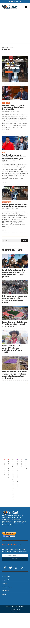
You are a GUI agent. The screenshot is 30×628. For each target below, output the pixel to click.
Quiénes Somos (6, 576)
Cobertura (4, 583)
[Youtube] (14, 1)
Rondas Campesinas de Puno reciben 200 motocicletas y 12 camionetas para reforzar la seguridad (12, 348)
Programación (5, 580)
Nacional (4, 202)
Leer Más (4, 132)
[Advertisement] (15, 26)
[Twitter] (12, 1)
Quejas (4, 594)
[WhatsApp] (17, 1)
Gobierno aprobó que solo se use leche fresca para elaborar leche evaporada (14, 205)
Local (4, 102)
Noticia (7, 102)
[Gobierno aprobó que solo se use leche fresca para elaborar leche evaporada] (13, 193)
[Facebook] (9, 1)
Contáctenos (5, 590)
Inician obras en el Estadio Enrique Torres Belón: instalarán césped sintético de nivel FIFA (14, 324)
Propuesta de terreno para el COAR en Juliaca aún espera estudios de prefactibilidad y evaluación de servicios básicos (14, 374)
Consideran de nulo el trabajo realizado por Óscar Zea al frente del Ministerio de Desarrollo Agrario (14, 157)
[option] (15, 69)
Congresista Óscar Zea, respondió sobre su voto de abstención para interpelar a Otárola (13, 107)
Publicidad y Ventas (7, 587)
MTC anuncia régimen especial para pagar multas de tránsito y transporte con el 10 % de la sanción (14, 299)
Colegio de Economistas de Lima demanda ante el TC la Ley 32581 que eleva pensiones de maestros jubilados (13, 273)
